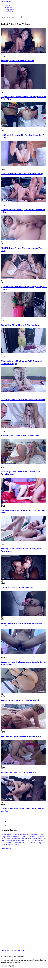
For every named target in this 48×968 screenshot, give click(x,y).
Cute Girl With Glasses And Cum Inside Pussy (22, 173)
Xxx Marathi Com (32, 837)
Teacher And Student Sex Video (31, 835)
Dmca (25, 950)
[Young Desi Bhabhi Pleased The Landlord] (23, 317)
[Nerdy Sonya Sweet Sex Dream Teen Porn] (23, 427)
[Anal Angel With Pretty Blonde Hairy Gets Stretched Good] (23, 463)
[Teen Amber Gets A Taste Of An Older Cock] (23, 728)
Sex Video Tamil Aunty (17, 843)
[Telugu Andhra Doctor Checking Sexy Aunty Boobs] (23, 615)
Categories (9, 8)
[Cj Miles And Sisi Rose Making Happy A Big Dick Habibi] (23, 278)
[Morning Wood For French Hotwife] (23, 52)
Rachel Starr (30, 839)
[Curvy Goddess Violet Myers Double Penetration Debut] (23, 201)
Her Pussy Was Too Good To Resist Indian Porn (23, 399)
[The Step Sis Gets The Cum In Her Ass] (23, 764)
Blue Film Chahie (12, 845)
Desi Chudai (21, 837)
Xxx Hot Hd (30, 843)
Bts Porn (13, 837)
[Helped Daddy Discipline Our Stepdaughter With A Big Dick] (23, 88)
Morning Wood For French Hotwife (17, 60)
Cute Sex (37, 841)
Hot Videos (9, 12)
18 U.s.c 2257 (6, 950)
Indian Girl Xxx (6, 841)
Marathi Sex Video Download (15, 839)
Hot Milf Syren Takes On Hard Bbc (17, 587)
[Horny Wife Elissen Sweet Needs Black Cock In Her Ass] (23, 800)
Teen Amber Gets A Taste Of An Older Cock (21, 736)
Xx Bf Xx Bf (29, 841)
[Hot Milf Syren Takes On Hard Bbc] (23, 579)
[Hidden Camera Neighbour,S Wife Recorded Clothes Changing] (23, 353)
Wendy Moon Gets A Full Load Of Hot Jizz (21, 700)
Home (7, 6)
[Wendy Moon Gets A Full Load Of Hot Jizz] (23, 692)
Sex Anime (16, 835)
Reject (11, 966)
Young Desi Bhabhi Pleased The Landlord (20, 325)
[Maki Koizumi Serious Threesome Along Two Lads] (23, 240)
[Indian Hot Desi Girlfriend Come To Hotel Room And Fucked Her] (23, 653)
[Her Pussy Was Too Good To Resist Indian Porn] (23, 391)
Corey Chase (5, 837)
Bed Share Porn (18, 841)
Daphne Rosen (40, 839)
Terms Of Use (17, 950)
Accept (4, 966)
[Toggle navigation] (12, 2)
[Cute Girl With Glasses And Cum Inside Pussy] (23, 165)
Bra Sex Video (6, 835)
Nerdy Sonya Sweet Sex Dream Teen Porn (20, 436)
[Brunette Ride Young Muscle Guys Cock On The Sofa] (23, 502)
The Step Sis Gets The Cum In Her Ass (18, 772)
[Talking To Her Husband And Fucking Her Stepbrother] (23, 540)
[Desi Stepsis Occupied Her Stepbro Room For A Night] (23, 127)
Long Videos (10, 10)
